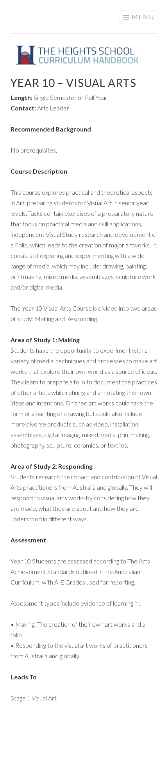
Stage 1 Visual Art (34, 698)
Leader (58, 108)
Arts (42, 108)
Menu (143, 16)
